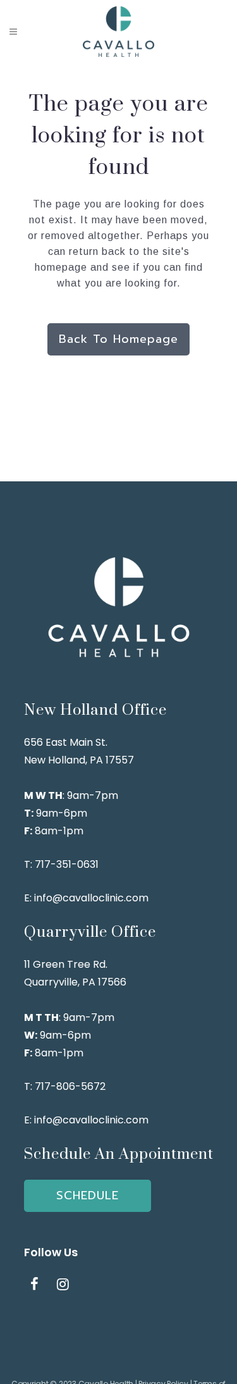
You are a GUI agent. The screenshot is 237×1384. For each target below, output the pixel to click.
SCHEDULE (87, 1195)
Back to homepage (118, 339)
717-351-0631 (68, 864)
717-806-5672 (70, 1086)
